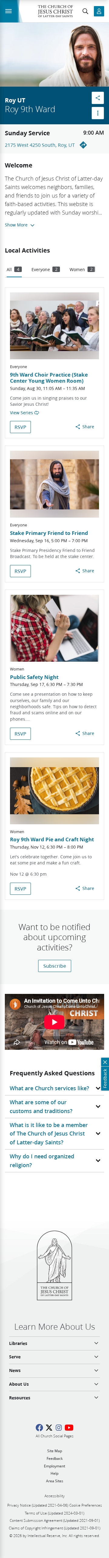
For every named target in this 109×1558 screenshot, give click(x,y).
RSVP (20, 426)
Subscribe (54, 965)
